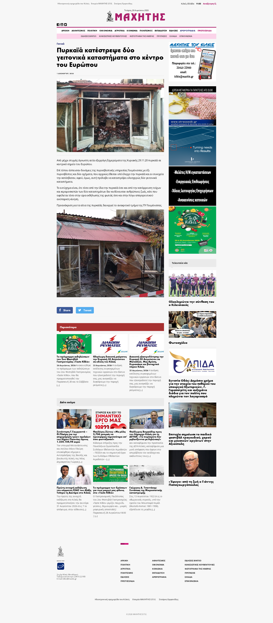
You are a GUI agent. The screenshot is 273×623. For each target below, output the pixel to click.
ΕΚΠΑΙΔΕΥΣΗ (161, 30)
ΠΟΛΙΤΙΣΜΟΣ (146, 30)
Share (66, 310)
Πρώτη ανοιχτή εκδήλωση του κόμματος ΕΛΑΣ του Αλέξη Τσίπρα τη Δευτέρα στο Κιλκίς (74, 490)
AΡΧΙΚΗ (65, 30)
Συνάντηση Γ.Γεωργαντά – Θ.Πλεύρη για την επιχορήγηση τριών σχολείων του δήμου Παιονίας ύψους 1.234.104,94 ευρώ (74, 436)
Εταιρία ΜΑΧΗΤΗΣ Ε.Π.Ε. (101, 3)
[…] (58, 385)
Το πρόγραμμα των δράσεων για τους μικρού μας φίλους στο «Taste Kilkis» (110, 490)
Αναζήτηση (209, 3)
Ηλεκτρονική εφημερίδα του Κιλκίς (73, 3)
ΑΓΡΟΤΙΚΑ (119, 30)
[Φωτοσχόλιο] (192, 324)
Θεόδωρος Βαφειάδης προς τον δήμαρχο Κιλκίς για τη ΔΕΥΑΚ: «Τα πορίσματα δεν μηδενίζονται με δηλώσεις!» (145, 435)
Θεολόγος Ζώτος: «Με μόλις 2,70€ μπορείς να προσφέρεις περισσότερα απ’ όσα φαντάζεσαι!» (110, 435)
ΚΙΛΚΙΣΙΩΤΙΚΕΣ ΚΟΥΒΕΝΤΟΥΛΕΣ (113, 36)
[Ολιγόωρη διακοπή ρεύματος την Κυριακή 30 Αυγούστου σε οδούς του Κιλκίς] (110, 344)
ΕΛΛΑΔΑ (173, 36)
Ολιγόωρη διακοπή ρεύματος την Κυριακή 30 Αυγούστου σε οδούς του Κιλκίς (110, 359)
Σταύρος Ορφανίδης (123, 3)
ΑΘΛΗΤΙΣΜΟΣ (78, 30)
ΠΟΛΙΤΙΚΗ (92, 30)
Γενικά (60, 43)
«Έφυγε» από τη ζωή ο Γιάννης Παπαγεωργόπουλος (191, 483)
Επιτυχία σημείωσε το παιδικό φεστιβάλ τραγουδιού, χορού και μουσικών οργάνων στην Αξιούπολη (190, 439)
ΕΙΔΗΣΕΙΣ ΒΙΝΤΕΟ (88, 36)
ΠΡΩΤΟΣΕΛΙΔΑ (205, 30)
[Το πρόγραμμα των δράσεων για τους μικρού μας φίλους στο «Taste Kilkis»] (110, 475)
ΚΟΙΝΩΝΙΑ (132, 30)
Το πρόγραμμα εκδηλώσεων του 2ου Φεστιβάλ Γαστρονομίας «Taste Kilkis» (73, 359)
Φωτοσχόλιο (178, 342)
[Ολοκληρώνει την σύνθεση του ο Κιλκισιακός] (192, 283)
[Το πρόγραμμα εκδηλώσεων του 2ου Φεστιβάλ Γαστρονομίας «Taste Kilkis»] (74, 344)
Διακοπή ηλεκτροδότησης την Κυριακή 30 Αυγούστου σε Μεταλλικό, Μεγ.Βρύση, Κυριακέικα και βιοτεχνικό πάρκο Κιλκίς (146, 361)
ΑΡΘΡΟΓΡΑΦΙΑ (187, 30)
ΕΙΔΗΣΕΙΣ (173, 30)
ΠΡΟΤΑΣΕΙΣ (162, 36)
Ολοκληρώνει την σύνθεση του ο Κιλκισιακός (191, 303)
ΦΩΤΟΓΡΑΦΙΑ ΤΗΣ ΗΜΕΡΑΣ (142, 36)
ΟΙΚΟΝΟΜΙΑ (105, 30)
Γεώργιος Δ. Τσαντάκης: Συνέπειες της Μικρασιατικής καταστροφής (145, 490)
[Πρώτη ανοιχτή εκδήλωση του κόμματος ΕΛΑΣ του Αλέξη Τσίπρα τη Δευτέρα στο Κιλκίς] (74, 475)
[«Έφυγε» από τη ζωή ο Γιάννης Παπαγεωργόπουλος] (192, 463)
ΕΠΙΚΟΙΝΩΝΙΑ (185, 36)
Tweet (87, 310)
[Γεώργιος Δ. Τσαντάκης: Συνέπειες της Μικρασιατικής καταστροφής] (146, 475)
